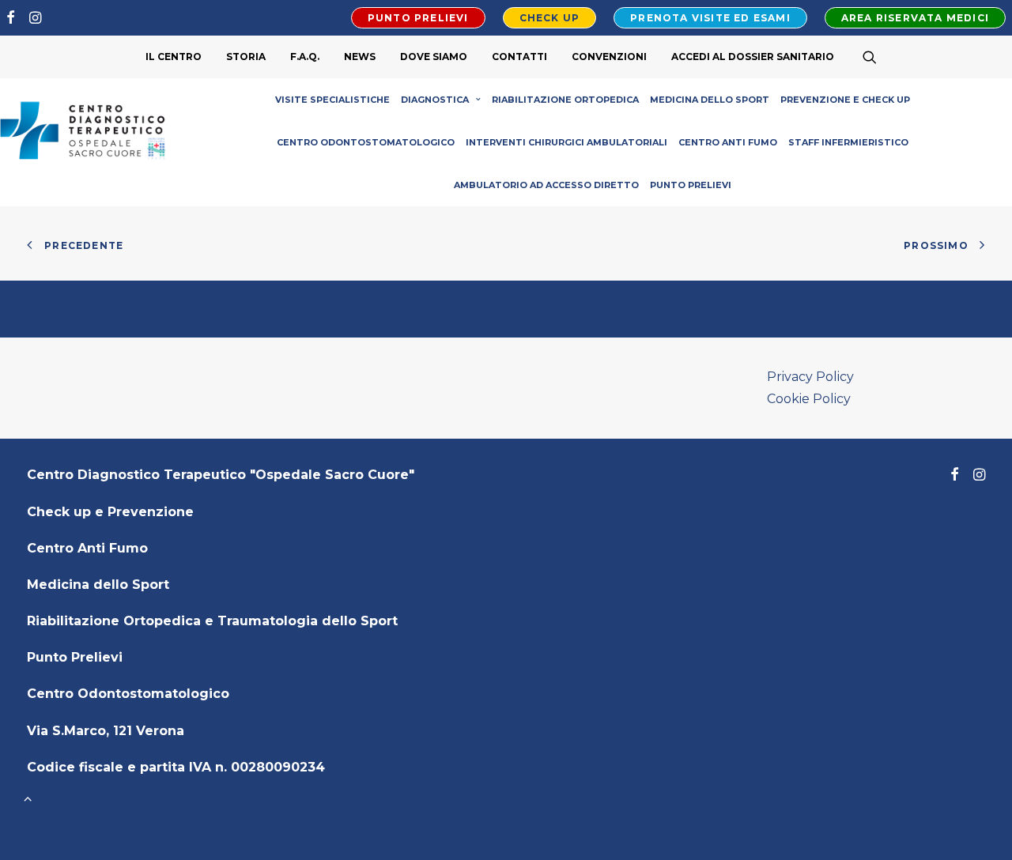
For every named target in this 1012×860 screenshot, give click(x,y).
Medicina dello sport (709, 99)
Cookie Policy (809, 398)
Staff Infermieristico (848, 142)
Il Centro (173, 56)
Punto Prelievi (690, 184)
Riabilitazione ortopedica (565, 99)
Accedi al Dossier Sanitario (752, 56)
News (360, 56)
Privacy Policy (810, 376)
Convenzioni (609, 56)
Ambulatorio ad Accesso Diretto (546, 184)
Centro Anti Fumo (727, 142)
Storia (246, 56)
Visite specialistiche (332, 99)
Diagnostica (435, 99)
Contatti (519, 56)
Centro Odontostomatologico (366, 142)
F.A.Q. (304, 56)
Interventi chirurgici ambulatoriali (566, 142)
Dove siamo (433, 56)
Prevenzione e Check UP (845, 99)
